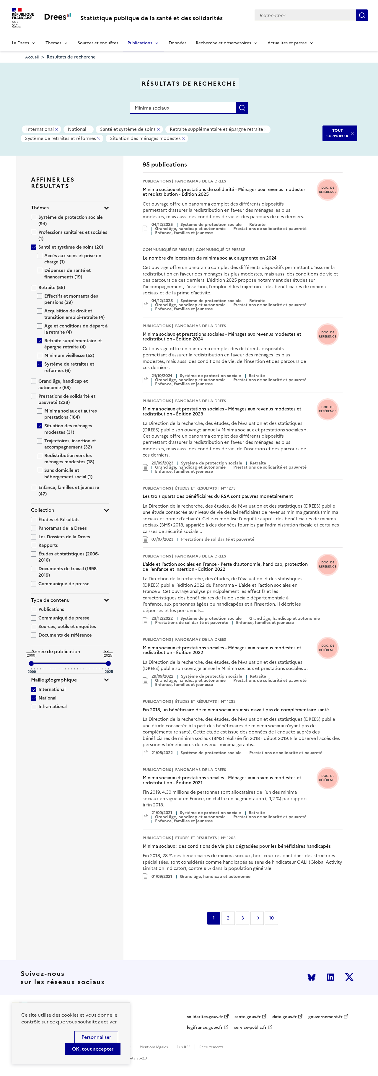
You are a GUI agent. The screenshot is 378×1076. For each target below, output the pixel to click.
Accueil (32, 57)
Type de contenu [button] (50, 600)
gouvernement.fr (325, 1017)
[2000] (31, 663)
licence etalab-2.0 (132, 1058)
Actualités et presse (287, 43)
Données (177, 43)
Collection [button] (42, 510)
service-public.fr (250, 1028)
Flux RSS (183, 1047)
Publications (140, 43)
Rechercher (362, 15)
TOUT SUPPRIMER (337, 133)
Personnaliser (96, 1037)
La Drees (20, 43)
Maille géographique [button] (54, 679)
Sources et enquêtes (98, 43)
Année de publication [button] (55, 651)
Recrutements (211, 1047)
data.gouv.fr (284, 1017)
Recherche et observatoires (223, 43)
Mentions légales (154, 1047)
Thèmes (53, 43)
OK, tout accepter (92, 1048)
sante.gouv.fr (247, 1017)
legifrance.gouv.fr (205, 1028)
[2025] (108, 663)
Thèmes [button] (40, 207)
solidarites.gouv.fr (205, 1017)
